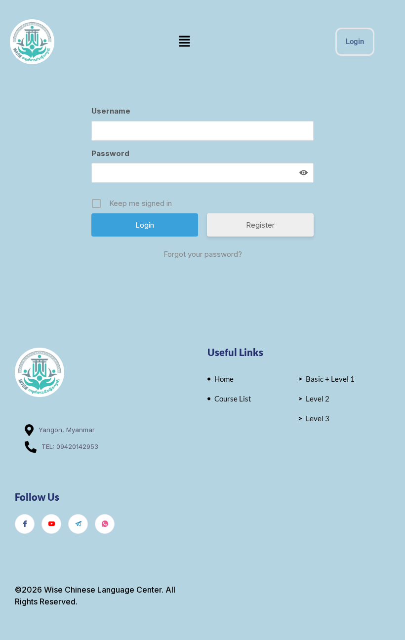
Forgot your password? (202, 254)
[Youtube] (51, 524)
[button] (185, 41)
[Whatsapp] (105, 524)
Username (110, 111)
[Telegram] (78, 524)
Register (260, 225)
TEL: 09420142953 (69, 446)
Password (110, 153)
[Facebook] (25, 524)
